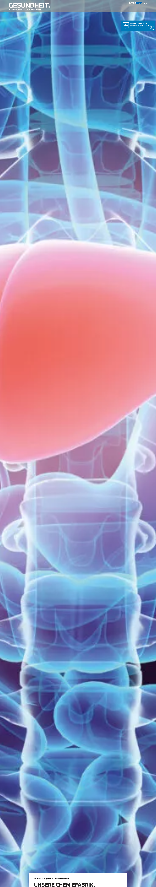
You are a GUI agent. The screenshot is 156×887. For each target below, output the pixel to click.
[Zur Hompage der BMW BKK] (135, 4)
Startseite (37, 878)
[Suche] (145, 4)
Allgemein (47, 878)
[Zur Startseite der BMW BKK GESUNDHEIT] (31, 6)
